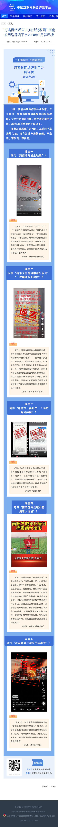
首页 (4, 16)
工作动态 (40, 16)
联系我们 (42, 811)
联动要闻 (14, 16)
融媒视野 (27, 16)
